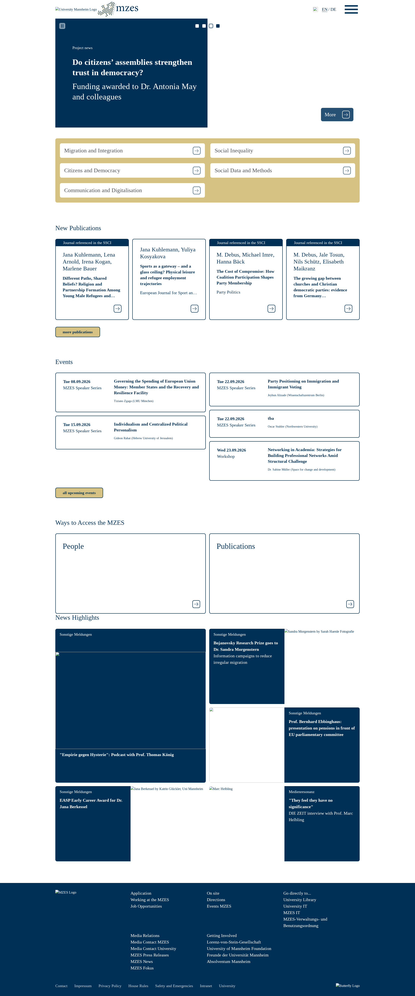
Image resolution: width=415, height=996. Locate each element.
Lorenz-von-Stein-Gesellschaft (234, 942)
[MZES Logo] (118, 8)
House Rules (138, 986)
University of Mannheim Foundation (239, 948)
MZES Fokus (142, 968)
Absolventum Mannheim (229, 961)
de (333, 9)
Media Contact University (153, 948)
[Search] (315, 9)
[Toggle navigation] (351, 9)
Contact (61, 986)
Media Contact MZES (150, 942)
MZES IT (291, 912)
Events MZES (219, 906)
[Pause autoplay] (62, 25)
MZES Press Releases (150, 955)
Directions (216, 899)
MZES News (142, 961)
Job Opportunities (146, 906)
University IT (295, 906)
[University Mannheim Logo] (76, 9)
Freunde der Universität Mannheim (238, 955)
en (324, 9)
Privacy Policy (110, 986)
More (331, 114)
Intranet (206, 986)
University (227, 986)
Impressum (83, 986)
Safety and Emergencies (174, 986)
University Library (299, 899)
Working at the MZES (150, 899)
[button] (132, 150)
